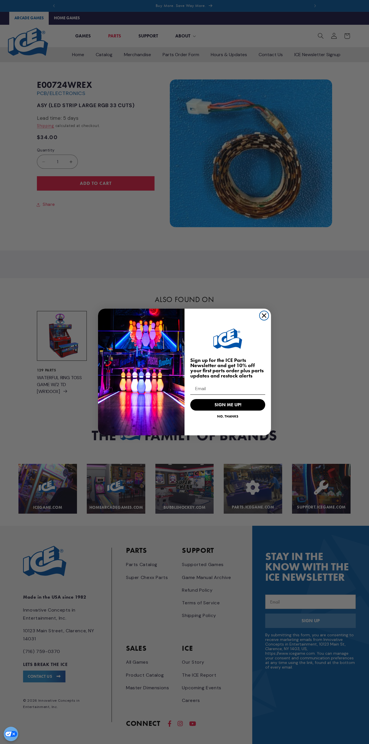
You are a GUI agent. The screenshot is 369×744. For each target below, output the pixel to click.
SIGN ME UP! (227, 404)
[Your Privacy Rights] (11, 734)
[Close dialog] (264, 315)
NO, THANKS (227, 416)
